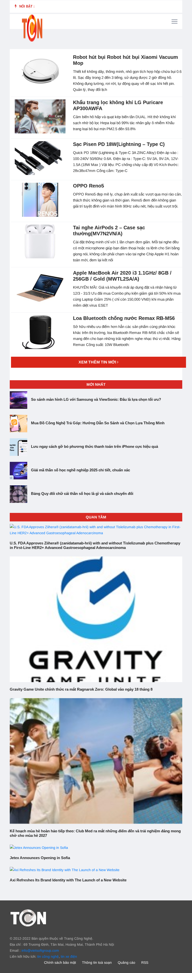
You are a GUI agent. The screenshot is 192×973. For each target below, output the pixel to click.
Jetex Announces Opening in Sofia (40, 858)
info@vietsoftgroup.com (40, 950)
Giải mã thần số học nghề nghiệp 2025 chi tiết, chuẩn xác (80, 470)
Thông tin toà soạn (97, 962)
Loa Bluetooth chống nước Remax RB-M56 (124, 318)
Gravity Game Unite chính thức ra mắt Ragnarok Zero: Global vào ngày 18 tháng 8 (81, 689)
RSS (144, 962)
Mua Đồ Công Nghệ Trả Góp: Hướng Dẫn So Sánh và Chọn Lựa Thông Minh (97, 423)
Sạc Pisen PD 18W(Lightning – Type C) (119, 144)
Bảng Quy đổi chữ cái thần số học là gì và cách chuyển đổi (82, 493)
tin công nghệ (48, 956)
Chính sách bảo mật (60, 962)
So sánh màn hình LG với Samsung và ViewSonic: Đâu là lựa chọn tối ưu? (96, 399)
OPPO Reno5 (88, 185)
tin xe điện (69, 956)
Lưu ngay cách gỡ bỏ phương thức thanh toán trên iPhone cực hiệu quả (94, 446)
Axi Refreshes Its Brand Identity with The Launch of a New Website (68, 880)
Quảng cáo (126, 962)
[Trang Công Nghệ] (28, 918)
